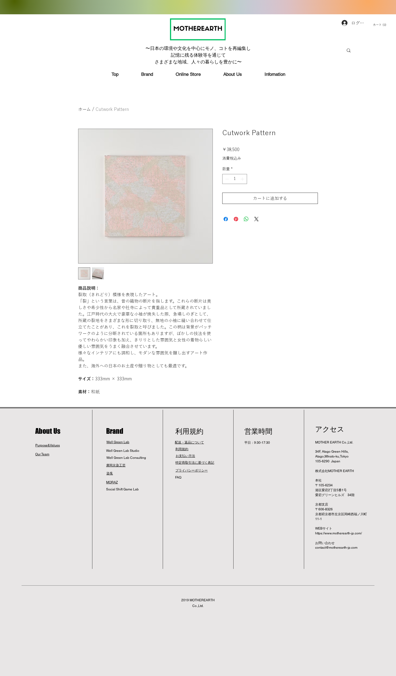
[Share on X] (256, 219)
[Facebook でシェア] (226, 219)
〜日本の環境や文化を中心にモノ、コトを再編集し (198, 48)
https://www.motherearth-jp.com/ (338, 533)
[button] (383, 25)
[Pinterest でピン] (236, 219)
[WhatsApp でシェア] (246, 219)
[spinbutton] (234, 179)
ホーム (84, 109)
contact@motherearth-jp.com (336, 547)
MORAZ (112, 482)
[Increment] (242, 179)
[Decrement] (226, 179)
